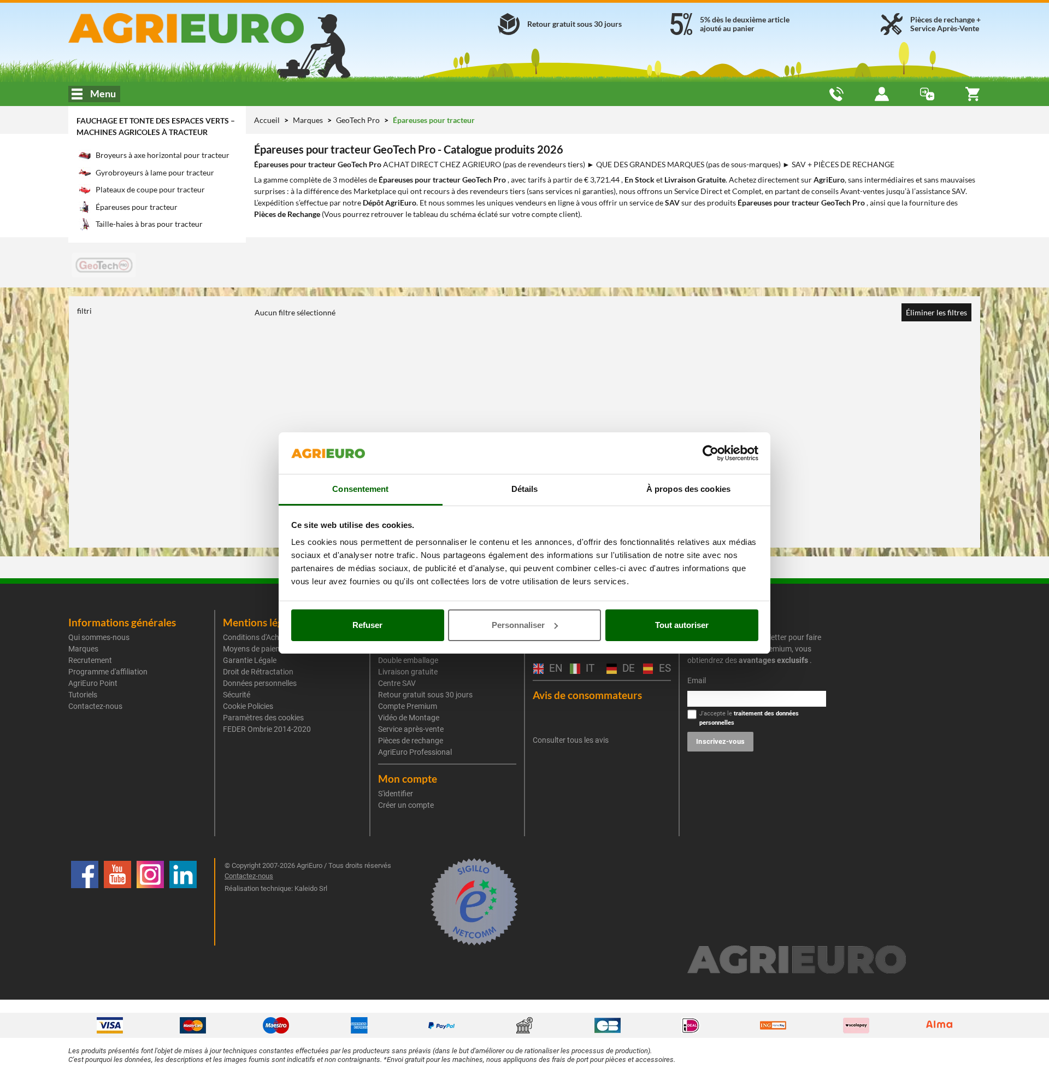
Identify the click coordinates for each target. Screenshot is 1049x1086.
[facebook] (84, 902)
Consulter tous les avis (571, 740)
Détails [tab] (524, 489)
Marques (309, 120)
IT (588, 668)
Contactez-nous (95, 706)
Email (696, 680)
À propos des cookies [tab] (688, 489)
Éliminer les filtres (936, 312)
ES (663, 668)
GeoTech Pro (358, 120)
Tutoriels (82, 694)
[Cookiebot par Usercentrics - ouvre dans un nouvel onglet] (710, 453)
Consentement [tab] (360, 489)
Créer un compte (406, 805)
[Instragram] (150, 902)
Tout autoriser (682, 625)
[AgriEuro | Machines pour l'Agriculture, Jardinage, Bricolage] (215, 28)
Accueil (267, 120)
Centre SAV (397, 683)
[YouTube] (117, 902)
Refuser (367, 625)
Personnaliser (518, 625)
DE (627, 668)
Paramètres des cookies (263, 717)
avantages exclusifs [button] (773, 660)
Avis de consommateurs (587, 695)
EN (554, 668)
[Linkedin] (183, 902)
